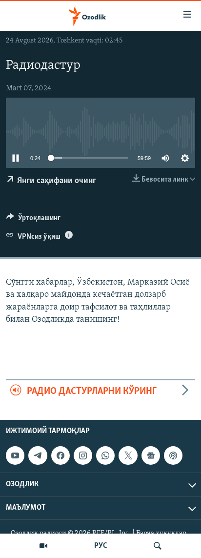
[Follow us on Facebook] (60, 455)
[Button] (33, 220)
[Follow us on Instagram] (83, 455)
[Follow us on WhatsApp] (105, 455)
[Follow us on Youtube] (15, 455)
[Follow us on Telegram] (37, 455)
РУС (100, 546)
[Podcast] (173, 455)
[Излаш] (157, 546)
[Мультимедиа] (43, 546)
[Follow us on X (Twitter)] (128, 455)
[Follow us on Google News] (150, 455)
